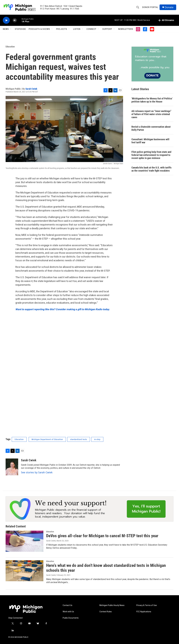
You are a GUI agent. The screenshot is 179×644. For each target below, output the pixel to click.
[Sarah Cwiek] (12, 467)
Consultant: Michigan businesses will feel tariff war (150, 141)
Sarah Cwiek (31, 88)
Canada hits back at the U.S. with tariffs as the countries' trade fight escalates (151, 169)
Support (107, 29)
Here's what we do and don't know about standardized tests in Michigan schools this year (106, 568)
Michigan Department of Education (47, 439)
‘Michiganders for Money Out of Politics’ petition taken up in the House (152, 100)
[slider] (19, 20)
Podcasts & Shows (39, 29)
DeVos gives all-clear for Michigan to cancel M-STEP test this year (102, 535)
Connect (91, 29)
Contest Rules (105, 612)
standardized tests (78, 439)
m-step (97, 439)
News (6, 29)
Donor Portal (150, 7)
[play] (6, 20)
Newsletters (125, 29)
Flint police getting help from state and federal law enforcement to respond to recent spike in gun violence (151, 154)
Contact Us (67, 605)
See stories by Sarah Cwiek (37, 472)
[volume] (14, 20)
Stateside (20, 29)
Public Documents (71, 618)
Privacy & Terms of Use (146, 605)
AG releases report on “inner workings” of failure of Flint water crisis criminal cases (151, 114)
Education (10, 46)
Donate (169, 7)
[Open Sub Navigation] (11, 29)
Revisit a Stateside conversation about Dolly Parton (151, 128)
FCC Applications (143, 612)
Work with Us (68, 612)
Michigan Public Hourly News (111, 605)
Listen (76, 29)
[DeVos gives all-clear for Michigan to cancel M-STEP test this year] (24, 541)
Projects (61, 29)
